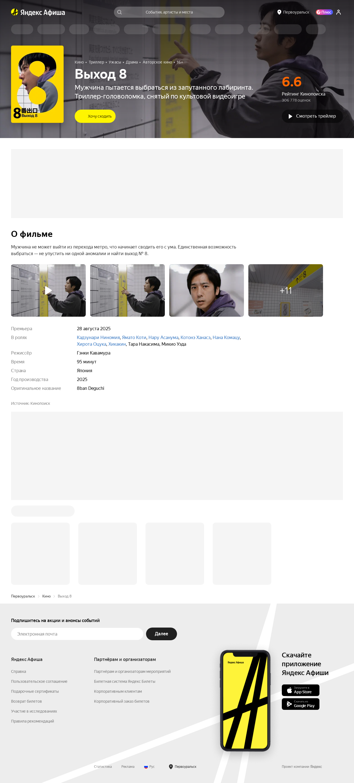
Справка (18, 588)
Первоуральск (23, 512)
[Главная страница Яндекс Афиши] (14, 12)
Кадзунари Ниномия (98, 337)
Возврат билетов (26, 617)
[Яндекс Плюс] (324, 12)
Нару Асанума (163, 337)
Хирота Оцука (91, 344)
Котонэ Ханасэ (195, 337)
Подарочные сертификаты (35, 607)
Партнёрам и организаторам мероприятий (132, 588)
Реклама (127, 683)
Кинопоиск (40, 403)
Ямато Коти (134, 337)
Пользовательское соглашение (39, 598)
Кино (46, 512)
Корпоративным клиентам (118, 607)
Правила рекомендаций (32, 637)
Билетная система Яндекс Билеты (124, 598)
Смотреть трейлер (316, 116)
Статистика (103, 683)
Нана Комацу (226, 337)
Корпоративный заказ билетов (122, 617)
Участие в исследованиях (34, 627)
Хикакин (117, 344)
